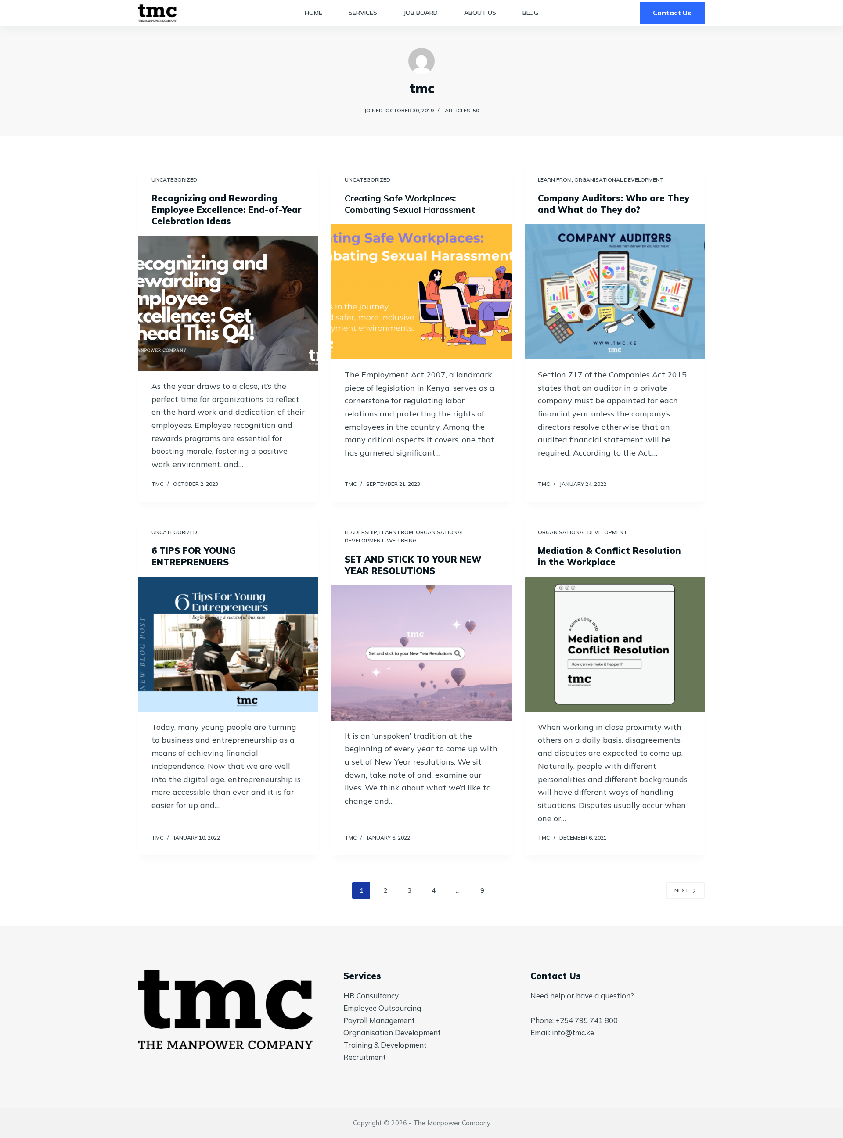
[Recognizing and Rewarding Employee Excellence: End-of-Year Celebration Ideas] (228, 303)
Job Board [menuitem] (420, 13)
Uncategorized (174, 179)
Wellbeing (402, 540)
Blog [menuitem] (530, 13)
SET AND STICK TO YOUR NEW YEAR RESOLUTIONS (413, 565)
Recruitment (364, 1057)
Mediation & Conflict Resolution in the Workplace (609, 556)
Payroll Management (379, 1020)
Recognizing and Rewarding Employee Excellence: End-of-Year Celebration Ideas (226, 209)
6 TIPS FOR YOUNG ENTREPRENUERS (193, 556)
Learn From (555, 179)
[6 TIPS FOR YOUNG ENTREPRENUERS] (228, 644)
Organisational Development (619, 179)
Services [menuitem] (363, 13)
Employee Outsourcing (382, 1007)
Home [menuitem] (313, 13)
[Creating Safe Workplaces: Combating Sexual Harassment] (421, 291)
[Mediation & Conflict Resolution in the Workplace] (615, 644)
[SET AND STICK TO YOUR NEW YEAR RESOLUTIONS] (421, 653)
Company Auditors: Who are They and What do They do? (613, 204)
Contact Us (672, 12)
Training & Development (385, 1044)
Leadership (361, 532)
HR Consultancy (371, 995)
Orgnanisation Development (392, 1032)
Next (681, 890)
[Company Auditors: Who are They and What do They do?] (615, 291)
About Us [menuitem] (480, 13)
